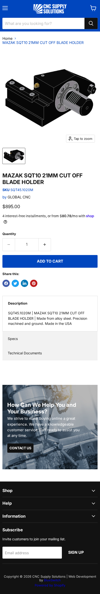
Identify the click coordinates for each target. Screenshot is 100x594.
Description (17, 303)
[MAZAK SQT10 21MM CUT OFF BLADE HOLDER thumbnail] (14, 156)
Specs (13, 339)
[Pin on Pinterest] (33, 283)
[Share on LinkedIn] (24, 283)
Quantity (9, 234)
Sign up (76, 552)
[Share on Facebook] (6, 283)
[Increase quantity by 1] (45, 244)
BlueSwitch (52, 580)
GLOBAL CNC (19, 197)
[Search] (91, 23)
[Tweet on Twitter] (15, 283)
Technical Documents (25, 353)
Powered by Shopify (50, 585)
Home (7, 38)
